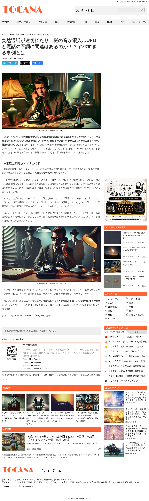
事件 (131, 306)
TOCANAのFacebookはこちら (82, 10)
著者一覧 (32, 482)
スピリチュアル (136, 314)
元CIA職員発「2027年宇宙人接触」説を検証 (127, 356)
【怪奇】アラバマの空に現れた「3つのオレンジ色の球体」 (134, 235)
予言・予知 (134, 299)
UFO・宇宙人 (114, 299)
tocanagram (36, 362)
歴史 (110, 310)
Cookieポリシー (9, 486)
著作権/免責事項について (29, 486)
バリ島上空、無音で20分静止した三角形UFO (127, 346)
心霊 (131, 303)
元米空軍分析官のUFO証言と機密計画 (125, 371)
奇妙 (110, 314)
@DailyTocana (34, 359)
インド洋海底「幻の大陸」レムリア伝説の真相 (127, 361)
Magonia (40, 315)
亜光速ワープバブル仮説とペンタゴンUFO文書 (127, 336)
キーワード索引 (60, 482)
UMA (110, 303)
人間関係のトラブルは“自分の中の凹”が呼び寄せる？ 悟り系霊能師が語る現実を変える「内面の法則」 (136, 431)
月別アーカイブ (45, 482)
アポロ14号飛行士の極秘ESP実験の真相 (126, 376)
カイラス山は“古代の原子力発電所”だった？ (127, 381)
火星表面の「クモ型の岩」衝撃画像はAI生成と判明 (127, 366)
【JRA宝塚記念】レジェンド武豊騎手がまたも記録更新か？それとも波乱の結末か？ (135, 447)
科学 (131, 310)
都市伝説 (112, 306)
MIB (17, 339)
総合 (136, 332)
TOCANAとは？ (8, 482)
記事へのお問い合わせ (79, 482)
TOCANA (23, 9)
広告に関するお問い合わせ (103, 482)
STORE (112, 318)
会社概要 (21, 482)
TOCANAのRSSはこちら (92, 10)
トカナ (4, 35)
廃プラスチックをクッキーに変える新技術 (127, 341)
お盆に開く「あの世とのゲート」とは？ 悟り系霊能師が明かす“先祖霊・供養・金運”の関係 (136, 396)
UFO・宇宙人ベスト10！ (114, 332)
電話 (21, 339)
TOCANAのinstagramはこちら (87, 10)
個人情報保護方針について (128, 482)
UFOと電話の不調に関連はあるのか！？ (37, 35)
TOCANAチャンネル (39, 369)
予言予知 (42, 22)
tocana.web (35, 365)
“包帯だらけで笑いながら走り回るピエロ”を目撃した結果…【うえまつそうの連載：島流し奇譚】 (62, 438)
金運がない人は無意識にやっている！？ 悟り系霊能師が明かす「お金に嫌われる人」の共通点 (135, 414)
